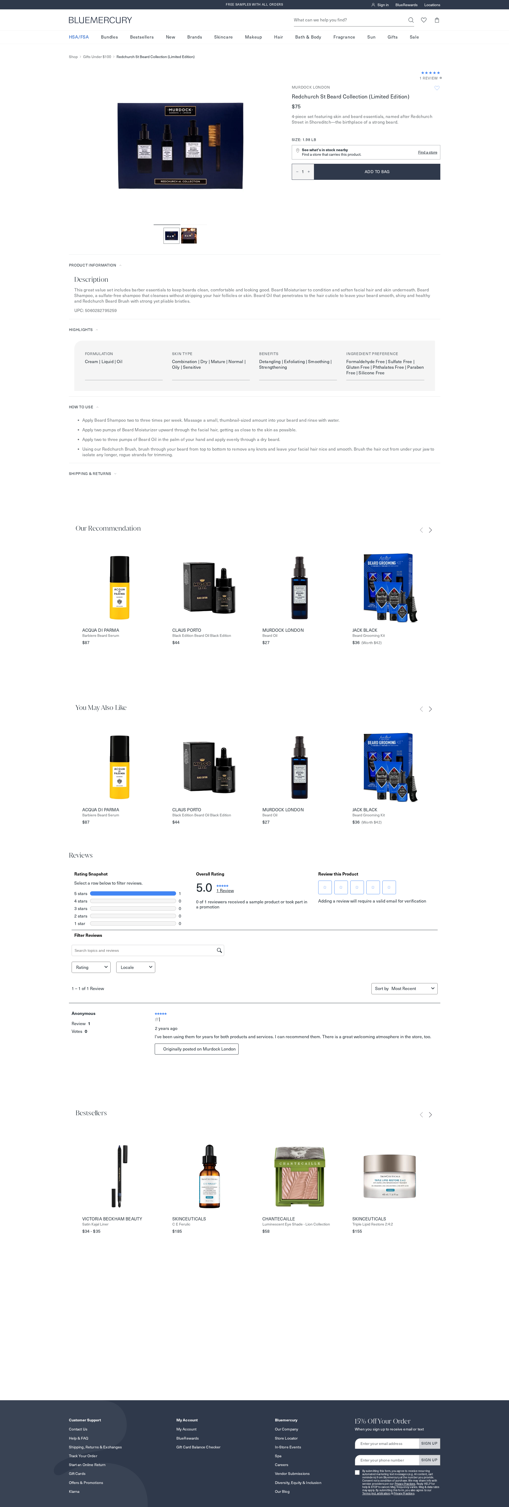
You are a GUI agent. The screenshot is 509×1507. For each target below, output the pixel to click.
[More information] (439, 78)
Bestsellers (142, 37)
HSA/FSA (79, 37)
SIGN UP (429, 1443)
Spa (278, 1455)
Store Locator (286, 1438)
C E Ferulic (181, 1224)
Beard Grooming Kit (368, 635)
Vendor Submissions (292, 1473)
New (170, 37)
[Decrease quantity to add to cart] (295, 172)
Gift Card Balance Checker (198, 1447)
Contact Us (78, 1429)
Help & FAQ (78, 1438)
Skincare (223, 37)
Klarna (74, 1491)
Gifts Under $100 (97, 57)
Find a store (427, 152)
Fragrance (344, 37)
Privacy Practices (405, 1484)
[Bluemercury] (100, 20)
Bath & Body (308, 37)
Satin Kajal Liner (95, 1224)
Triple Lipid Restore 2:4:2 (372, 1224)
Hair (278, 37)
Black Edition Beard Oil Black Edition (201, 635)
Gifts (393, 37)
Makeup (253, 37)
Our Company (286, 1429)
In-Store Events (288, 1447)
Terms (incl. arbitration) (376, 1493)
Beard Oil (269, 635)
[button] (437, 20)
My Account (186, 1429)
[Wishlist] (424, 20)
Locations (432, 4)
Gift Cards (77, 1473)
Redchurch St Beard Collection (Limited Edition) (155, 57)
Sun (371, 37)
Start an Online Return (87, 1464)
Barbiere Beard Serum (100, 635)
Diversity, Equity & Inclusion (298, 1482)
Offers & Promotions (86, 1482)
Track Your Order (83, 1455)
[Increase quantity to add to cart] (311, 172)
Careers (282, 1464)
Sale (414, 37)
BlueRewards (406, 4)
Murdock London (311, 87)
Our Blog (282, 1491)
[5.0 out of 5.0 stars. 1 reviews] (430, 72)
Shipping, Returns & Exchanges (95, 1447)
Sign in (383, 4)
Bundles (109, 37)
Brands (194, 37)
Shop (73, 57)
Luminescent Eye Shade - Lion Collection (296, 1224)
